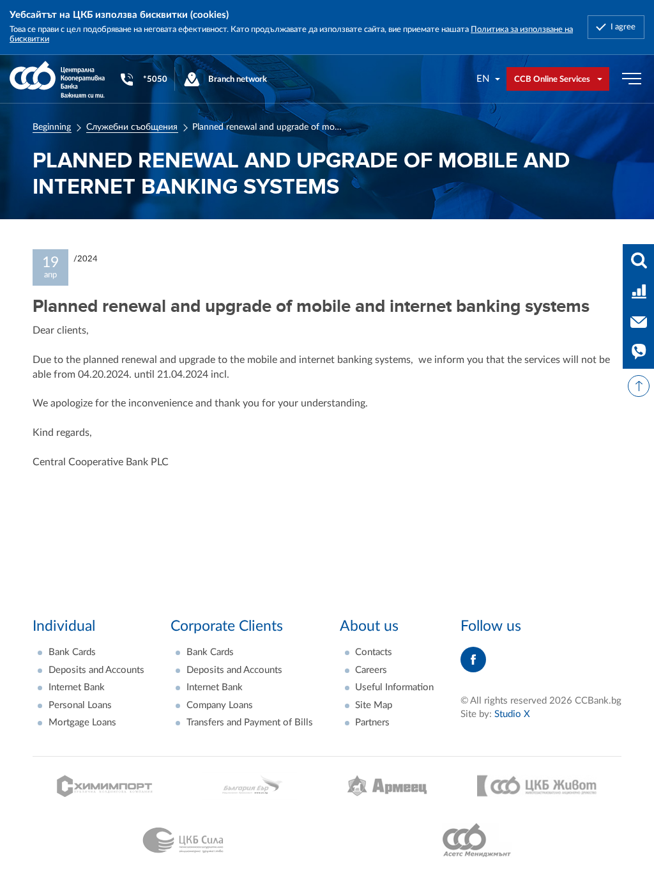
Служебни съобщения (132, 127)
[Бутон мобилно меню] (631, 79)
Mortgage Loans (82, 722)
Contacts (373, 652)
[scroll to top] (639, 386)
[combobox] (488, 79)
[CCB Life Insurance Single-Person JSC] (537, 786)
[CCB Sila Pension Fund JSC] (183, 840)
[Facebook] (473, 659)
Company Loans (219, 705)
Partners (372, 722)
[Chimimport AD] (105, 786)
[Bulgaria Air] (250, 786)
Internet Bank (77, 687)
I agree (623, 26)
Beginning (52, 127)
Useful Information (394, 687)
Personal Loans (80, 705)
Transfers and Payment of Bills (249, 722)
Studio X (512, 714)
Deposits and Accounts (96, 670)
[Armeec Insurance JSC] (387, 786)
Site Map (373, 705)
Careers (371, 670)
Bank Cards (72, 652)
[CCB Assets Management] (477, 840)
